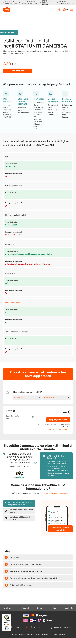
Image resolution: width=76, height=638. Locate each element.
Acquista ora (18, 71)
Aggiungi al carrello (58, 419)
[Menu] (10, 615)
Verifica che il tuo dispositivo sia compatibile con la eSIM (18, 503)
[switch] (7, 628)
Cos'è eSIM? (13, 557)
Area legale (68, 608)
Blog (54, 608)
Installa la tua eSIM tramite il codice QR (17, 518)
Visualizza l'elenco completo (60, 528)
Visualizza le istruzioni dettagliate (55, 493)
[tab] (19, 503)
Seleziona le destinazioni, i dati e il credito (19, 511)
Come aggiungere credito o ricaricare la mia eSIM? (31, 578)
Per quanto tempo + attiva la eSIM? (24, 571)
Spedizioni (7, 608)
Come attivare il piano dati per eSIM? (25, 564)
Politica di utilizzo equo (14, 303)
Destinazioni (24, 608)
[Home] (6, 9)
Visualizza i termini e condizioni (58, 429)
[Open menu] (71, 10)
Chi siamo (40, 608)
